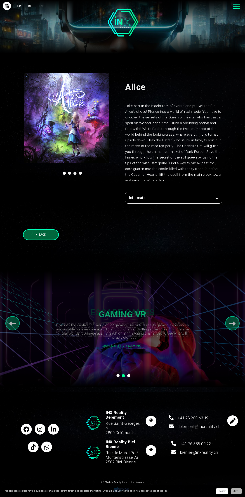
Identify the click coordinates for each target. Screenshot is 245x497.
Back (42, 234)
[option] (66, 118)
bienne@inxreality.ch (199, 452)
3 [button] (75, 174)
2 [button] (69, 174)
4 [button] (80, 174)
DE (30, 6)
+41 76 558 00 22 (195, 443)
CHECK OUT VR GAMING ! (123, 346)
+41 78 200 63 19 (193, 418)
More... (236, 491)
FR (19, 6)
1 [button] (64, 174)
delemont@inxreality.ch (199, 426)
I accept (222, 491)
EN (41, 6)
